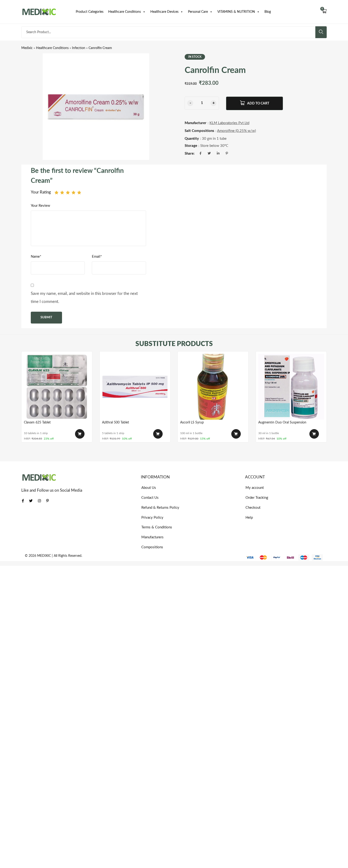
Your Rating (41, 192)
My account (254, 488)
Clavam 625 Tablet (37, 422)
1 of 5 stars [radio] (56, 192)
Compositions (152, 547)
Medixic (27, 48)
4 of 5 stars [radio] (73, 192)
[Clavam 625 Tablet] (57, 387)
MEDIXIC (44, 556)
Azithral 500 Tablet (115, 422)
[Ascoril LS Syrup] (213, 387)
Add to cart (258, 103)
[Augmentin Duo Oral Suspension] (291, 387)
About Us (148, 488)
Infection (78, 48)
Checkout (252, 507)
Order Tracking (256, 497)
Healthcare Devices (164, 11)
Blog (267, 11)
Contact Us (150, 497)
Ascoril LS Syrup (192, 422)
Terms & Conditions (156, 527)
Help (249, 517)
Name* (36, 256)
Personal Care (198, 11)
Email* (97, 256)
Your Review (40, 205)
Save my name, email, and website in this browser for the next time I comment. (84, 298)
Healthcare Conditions (124, 11)
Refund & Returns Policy (160, 507)
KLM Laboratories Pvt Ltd (229, 123)
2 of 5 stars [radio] (62, 192)
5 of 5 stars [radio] (79, 192)
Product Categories (89, 11)
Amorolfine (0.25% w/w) (236, 131)
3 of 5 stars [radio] (68, 192)
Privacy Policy (152, 517)
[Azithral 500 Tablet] (135, 387)
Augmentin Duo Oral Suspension (282, 422)
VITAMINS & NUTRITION (236, 11)
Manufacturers (152, 537)
